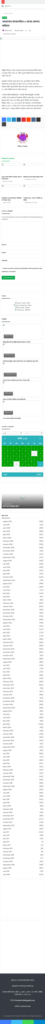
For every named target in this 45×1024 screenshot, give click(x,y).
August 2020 (7, 711)
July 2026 (6, 525)
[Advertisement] (22, 899)
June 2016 (6, 875)
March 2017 (7, 845)
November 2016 (8, 858)
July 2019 (6, 754)
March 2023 (7, 639)
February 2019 (8, 770)
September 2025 (9, 557)
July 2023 (6, 626)
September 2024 (9, 580)
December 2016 (8, 855)
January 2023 (7, 646)
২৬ (28, 464)
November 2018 (8, 780)
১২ (28, 453)
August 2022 (7, 662)
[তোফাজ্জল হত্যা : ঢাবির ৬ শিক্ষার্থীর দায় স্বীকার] (33, 190)
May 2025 (6, 571)
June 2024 (6, 590)
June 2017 (6, 835)
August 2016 (7, 868)
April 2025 (6, 574)
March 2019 (7, 767)
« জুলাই (5, 475)
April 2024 (6, 597)
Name (4, 245)
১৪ (40, 453)
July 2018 (6, 793)
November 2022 (8, 652)
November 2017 (8, 819)
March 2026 (7, 538)
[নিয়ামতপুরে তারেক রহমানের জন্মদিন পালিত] (33, 169)
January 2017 (7, 852)
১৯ (28, 459)
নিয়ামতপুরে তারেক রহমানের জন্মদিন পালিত (33, 177)
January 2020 (8, 734)
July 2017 (6, 832)
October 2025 (8, 554)
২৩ (10, 464)
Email (4, 253)
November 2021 (8, 688)
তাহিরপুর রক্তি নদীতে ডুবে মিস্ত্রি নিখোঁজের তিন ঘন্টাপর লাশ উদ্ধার (16, 342)
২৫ (22, 464)
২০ (34, 459)
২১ (40, 459)
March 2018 (7, 806)
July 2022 (6, 665)
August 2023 (7, 623)
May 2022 (6, 672)
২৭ (34, 464)
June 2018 (6, 796)
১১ (22, 453)
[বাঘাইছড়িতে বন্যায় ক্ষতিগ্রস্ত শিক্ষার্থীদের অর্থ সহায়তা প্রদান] (12, 190)
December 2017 (8, 816)
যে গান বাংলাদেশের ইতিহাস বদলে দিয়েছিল (12, 418)
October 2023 (8, 616)
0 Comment (8, 337)
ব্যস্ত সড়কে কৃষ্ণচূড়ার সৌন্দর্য (11, 506)
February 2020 (8, 731)
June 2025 (6, 567)
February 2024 (8, 603)
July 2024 (6, 587)
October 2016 (7, 862)
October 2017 (7, 822)
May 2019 (6, 760)
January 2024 (8, 606)
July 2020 (6, 714)
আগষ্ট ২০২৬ (22, 438)
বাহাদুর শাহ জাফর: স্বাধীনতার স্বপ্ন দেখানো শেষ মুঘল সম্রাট (16, 380)
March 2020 (7, 727)
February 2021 (8, 692)
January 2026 (8, 544)
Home (5, 13)
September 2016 (9, 865)
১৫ (4, 459)
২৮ (40, 464)
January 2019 (7, 773)
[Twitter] (9, 119)
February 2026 (8, 541)
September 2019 (9, 747)
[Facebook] (4, 119)
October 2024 (8, 577)
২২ (4, 464)
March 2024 (7, 600)
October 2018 (7, 783)
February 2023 (8, 642)
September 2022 (9, 659)
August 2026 (7, 521)
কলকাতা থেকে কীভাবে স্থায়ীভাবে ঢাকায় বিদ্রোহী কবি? (14, 399)
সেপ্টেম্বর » (39, 475)
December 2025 (8, 548)
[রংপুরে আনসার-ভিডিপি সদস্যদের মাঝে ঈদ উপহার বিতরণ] (12, 169)
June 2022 (6, 669)
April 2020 (6, 724)
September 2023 (9, 620)
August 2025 (7, 561)
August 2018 (7, 790)
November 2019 (8, 741)
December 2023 (8, 610)
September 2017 (8, 826)
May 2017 (6, 839)
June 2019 (6, 757)
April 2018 (6, 803)
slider (11, 13)
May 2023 (6, 633)
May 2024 (6, 593)
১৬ (10, 459)
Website (4, 260)
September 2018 (9, 786)
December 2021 (8, 685)
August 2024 (7, 584)
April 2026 (6, 535)
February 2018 (8, 809)
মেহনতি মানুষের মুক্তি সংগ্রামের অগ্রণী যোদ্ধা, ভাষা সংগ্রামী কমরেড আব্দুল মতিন (20, 361)
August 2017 (7, 829)
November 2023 (8, 613)
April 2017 (6, 842)
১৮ (22, 459)
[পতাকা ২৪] (8, 6)
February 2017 (8, 848)
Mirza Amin (8, 30)
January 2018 (7, 812)
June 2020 (6, 718)
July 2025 (6, 564)
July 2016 (6, 871)
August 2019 (7, 750)
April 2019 (6, 763)
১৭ (16, 459)
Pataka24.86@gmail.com (25, 1000)
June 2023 (6, 629)
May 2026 (6, 531)
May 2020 (6, 721)
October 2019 (7, 744)
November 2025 (8, 551)
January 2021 (7, 695)
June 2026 (6, 528)
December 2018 (8, 777)
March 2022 (7, 678)
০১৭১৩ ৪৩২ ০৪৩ (25, 1006)
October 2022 (8, 656)
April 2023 (6, 636)
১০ (16, 453)
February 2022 (8, 682)
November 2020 (8, 701)
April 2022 (6, 675)
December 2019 (8, 737)
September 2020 (9, 708)
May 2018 (6, 799)
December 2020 (8, 698)
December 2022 (8, 649)
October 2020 (8, 705)
